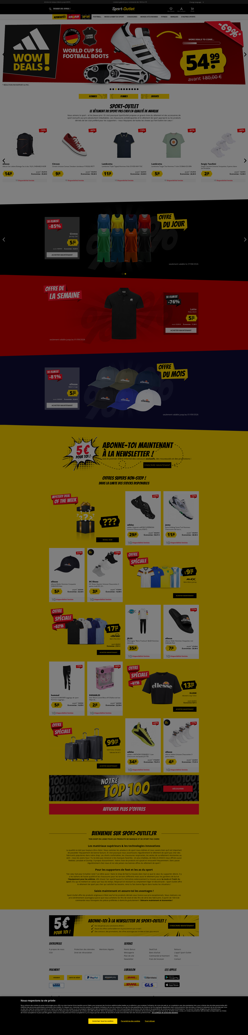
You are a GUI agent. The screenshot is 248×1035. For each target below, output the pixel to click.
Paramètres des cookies (130, 1021)
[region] (124, 1015)
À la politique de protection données (165, 1013)
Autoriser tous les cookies (102, 1021)
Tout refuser (150, 1021)
